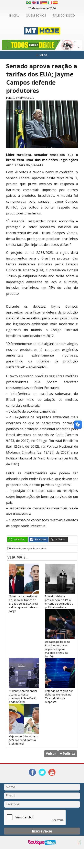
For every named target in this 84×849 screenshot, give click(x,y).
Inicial (14, 15)
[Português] (28, 2)
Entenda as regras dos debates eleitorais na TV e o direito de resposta (59, 696)
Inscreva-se (42, 831)
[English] (34, 2)
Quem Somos (36, 15)
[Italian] (50, 2)
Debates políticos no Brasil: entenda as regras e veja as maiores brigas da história (57, 649)
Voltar (51, 753)
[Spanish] (55, 2)
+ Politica (67, 753)
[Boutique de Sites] (41, 842)
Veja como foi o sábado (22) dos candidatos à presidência (23, 739)
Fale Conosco (64, 15)
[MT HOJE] (42, 32)
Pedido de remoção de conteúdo (28, 548)
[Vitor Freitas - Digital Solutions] (79, 842)
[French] (39, 2)
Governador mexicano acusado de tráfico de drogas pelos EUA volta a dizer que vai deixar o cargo (23, 603)
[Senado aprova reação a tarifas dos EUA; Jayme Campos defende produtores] (42, 147)
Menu (43, 55)
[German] (45, 2)
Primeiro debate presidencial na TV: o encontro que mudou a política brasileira (59, 601)
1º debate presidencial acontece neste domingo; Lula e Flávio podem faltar (23, 696)
